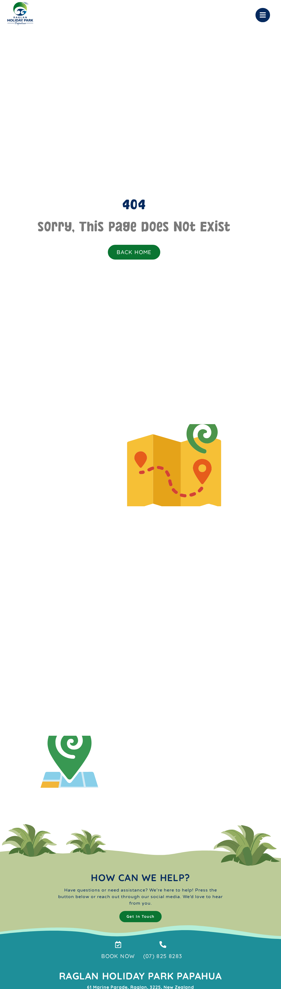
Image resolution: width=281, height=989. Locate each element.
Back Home (134, 252)
